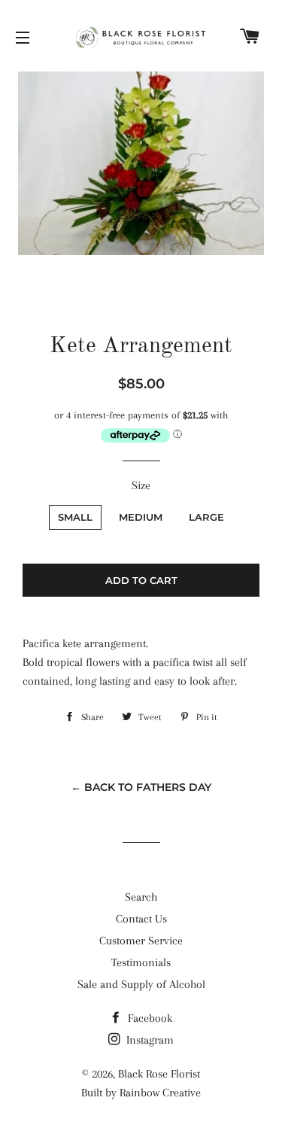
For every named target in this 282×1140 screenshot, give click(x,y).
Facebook (148, 1018)
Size (141, 485)
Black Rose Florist (159, 1074)
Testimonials (141, 962)
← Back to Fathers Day (141, 787)
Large (206, 517)
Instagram (148, 1040)
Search (141, 897)
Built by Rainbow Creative (141, 1092)
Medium (140, 517)
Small (75, 517)
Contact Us (141, 919)
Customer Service (141, 940)
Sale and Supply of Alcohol (141, 984)
